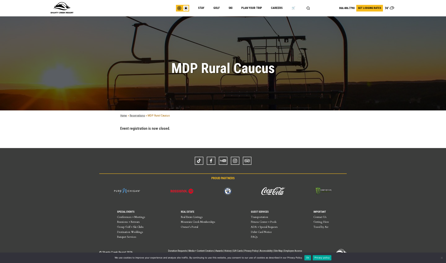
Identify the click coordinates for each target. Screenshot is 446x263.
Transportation (259, 217)
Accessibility (266, 250)
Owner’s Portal (189, 227)
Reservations (137, 115)
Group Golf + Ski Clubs (130, 227)
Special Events (125, 211)
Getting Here (321, 222)
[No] (441, 258)
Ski (230, 8)
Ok (307, 257)
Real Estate (187, 211)
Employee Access (293, 250)
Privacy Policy (251, 250)
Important (319, 211)
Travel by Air (320, 227)
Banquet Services (126, 237)
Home (123, 115)
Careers (277, 8)
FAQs (254, 237)
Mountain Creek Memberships (198, 222)
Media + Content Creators (201, 250)
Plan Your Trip (251, 8)
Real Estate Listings (192, 217)
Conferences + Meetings (131, 217)
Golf (216, 8)
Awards (219, 250)
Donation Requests (177, 250)
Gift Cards (238, 250)
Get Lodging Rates (369, 8)
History (228, 250)
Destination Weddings (130, 232)
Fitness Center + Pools (263, 222)
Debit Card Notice (261, 232)
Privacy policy (322, 257)
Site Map (278, 250)
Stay (201, 8)
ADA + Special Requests (264, 227)
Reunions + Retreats (128, 222)
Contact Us (319, 217)
